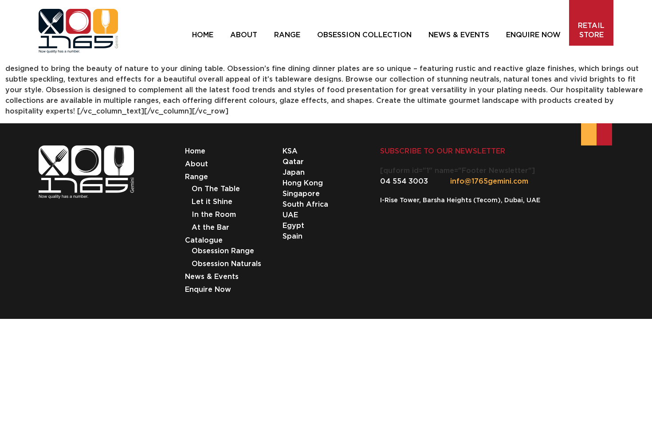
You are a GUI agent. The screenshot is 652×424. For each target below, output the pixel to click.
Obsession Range (223, 251)
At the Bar (210, 227)
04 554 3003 (404, 181)
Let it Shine (212, 201)
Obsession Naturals (226, 263)
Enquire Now (208, 289)
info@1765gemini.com (489, 181)
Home (195, 151)
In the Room (214, 214)
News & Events (212, 276)
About (196, 164)
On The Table (216, 188)
